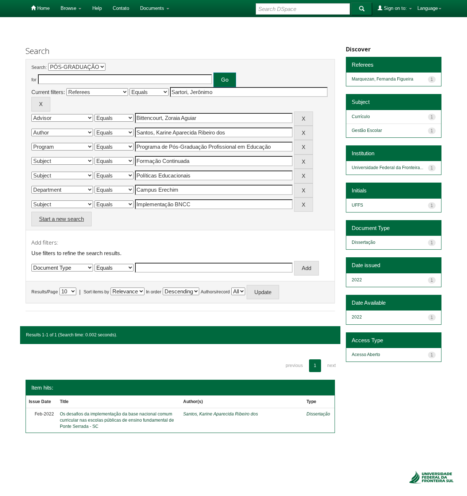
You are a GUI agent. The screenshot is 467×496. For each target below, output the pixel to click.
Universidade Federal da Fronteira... (387, 167)
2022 (357, 279)
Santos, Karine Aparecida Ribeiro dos (220, 414)
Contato (121, 8)
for (33, 79)
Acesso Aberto (366, 354)
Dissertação (318, 414)
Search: (39, 67)
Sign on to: (395, 8)
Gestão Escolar (367, 130)
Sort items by (96, 291)
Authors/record (215, 291)
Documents (153, 8)
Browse (69, 8)
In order (153, 291)
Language (427, 8)
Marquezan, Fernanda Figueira (382, 79)
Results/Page (44, 291)
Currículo (361, 116)
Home (43, 8)
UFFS (357, 205)
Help (97, 8)
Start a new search (61, 219)
